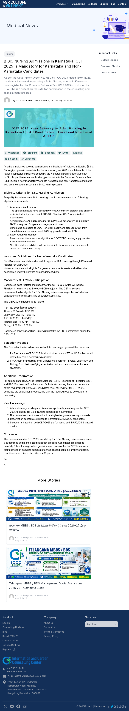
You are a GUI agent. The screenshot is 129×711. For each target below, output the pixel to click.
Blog (112, 4)
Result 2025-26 (109, 72)
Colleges (92, 4)
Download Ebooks (110, 66)
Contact (122, 4)
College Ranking (109, 60)
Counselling (78, 4)
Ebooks (104, 4)
